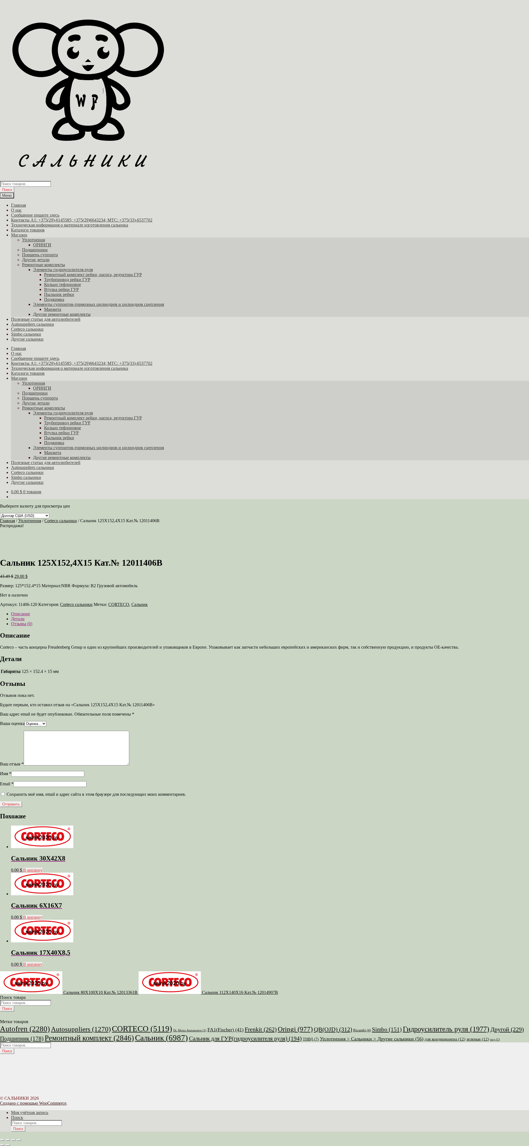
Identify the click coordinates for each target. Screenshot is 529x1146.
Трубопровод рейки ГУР (67, 279)
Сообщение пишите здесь (35, 215)
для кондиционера (445, 1039)
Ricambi (362, 1030)
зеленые (477, 1039)
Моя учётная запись (29, 1112)
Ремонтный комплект (89, 1038)
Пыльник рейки (59, 294)
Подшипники (35, 249)
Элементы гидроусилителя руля (63, 269)
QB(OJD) (333, 1029)
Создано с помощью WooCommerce (33, 1103)
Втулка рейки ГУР (61, 289)
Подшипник (22, 1038)
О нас (16, 210)
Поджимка (54, 299)
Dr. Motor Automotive (189, 1030)
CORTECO (118, 604)
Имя (5, 773)
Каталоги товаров (28, 230)
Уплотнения (33, 240)
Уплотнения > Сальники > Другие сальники (371, 1039)
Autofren (25, 1029)
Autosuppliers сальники (32, 324)
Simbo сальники (26, 334)
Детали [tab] (18, 618)
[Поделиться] (13, 1140)
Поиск (7, 190)
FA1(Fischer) (225, 1029)
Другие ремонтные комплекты (62, 314)
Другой (507, 1029)
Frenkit (261, 1029)
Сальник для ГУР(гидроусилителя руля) (245, 1038)
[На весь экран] (8, 1140)
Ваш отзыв (12, 764)
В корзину (32, 870)
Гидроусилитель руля (446, 1029)
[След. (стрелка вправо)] (8, 1145)
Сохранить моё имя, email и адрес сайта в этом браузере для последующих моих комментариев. (96, 794)
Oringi (295, 1029)
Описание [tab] (20, 613)
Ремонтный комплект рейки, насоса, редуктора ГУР (93, 274)
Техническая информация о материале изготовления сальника (69, 225)
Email (7, 783)
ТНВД (311, 1039)
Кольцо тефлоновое (62, 284)
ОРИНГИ (42, 244)
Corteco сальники (27, 329)
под (495, 1039)
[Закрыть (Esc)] (19, 1140)
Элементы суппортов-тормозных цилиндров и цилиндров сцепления (98, 304)
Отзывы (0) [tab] (21, 623)
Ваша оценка (12, 723)
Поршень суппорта (40, 254)
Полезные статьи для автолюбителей (45, 319)
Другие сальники (27, 339)
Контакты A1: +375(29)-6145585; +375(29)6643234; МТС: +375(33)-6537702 (81, 220)
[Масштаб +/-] (2, 1140)
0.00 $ (26, 491)
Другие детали (36, 259)
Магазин (19, 235)
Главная (18, 205)
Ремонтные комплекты (43, 264)
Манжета (52, 309)
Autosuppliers (81, 1029)
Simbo (387, 1029)
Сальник (139, 604)
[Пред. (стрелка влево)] (2, 1145)
